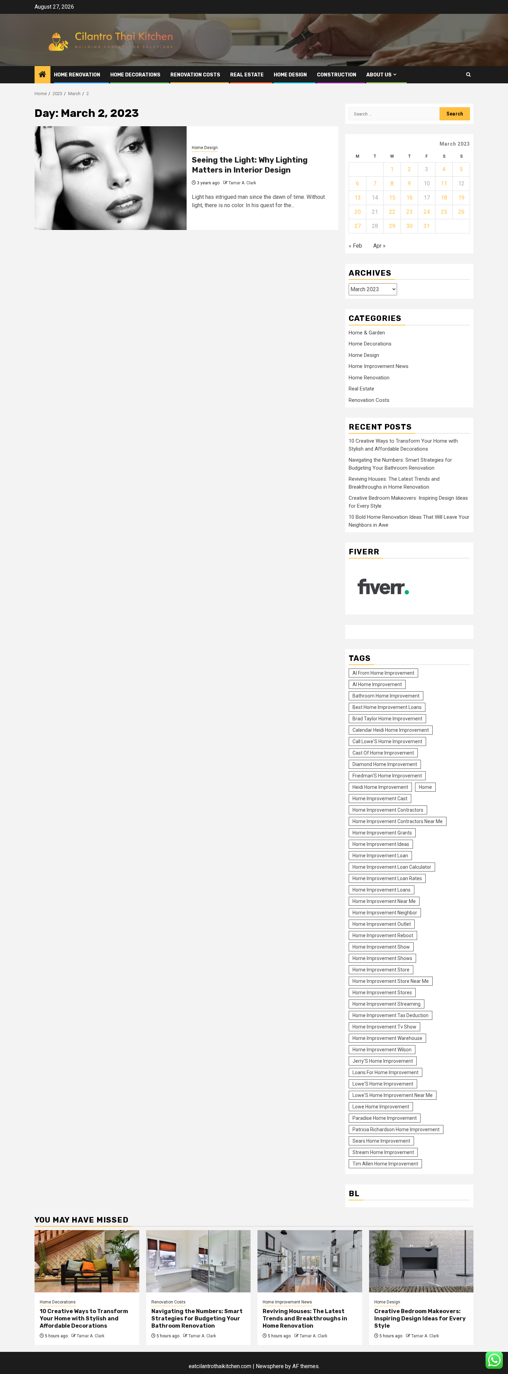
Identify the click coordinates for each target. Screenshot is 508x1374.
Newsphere (270, 1366)
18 (444, 197)
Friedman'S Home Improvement (387, 775)
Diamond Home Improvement (384, 764)
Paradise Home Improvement (384, 1118)
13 (358, 197)
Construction (336, 75)
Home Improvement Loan (380, 855)
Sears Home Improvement (381, 1141)
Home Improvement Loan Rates (387, 878)
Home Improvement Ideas (380, 844)
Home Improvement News (378, 366)
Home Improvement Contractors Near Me (397, 821)
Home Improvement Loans (381, 890)
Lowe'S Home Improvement (382, 1084)
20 (358, 212)
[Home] (42, 75)
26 (461, 212)
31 (427, 226)
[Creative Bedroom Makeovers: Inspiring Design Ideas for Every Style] (421, 1261)
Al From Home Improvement (383, 673)
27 (358, 226)
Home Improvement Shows (382, 958)
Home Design (290, 75)
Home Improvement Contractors (387, 810)
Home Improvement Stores (382, 992)
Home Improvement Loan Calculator (391, 867)
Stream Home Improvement (383, 1152)
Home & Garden (367, 333)
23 (409, 212)
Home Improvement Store (381, 969)
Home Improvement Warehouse (387, 1038)
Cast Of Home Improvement (383, 753)
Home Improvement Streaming (386, 1004)
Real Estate (247, 75)
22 (392, 212)
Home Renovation (77, 75)
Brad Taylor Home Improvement (387, 718)
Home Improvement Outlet (381, 924)
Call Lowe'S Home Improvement (387, 741)
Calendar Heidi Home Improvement (390, 730)
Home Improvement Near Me (384, 901)
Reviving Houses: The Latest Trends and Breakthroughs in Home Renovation (305, 1318)
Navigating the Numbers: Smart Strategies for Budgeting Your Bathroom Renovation (197, 1318)
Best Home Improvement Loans (387, 707)
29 (392, 226)
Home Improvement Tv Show (384, 1027)
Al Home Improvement (377, 684)
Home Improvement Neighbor (384, 912)
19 (461, 197)
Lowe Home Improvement (380, 1106)
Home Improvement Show (381, 947)
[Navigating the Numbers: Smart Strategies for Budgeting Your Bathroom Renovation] (198, 1261)
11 (444, 183)
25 (444, 212)
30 (409, 226)
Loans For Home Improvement (385, 1072)
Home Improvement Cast (379, 798)
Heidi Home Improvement (380, 787)
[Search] (468, 74)
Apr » (379, 245)
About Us (379, 75)
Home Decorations (135, 75)
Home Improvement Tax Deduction (390, 1015)
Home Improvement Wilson (382, 1049)
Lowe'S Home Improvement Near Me (392, 1095)
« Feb (355, 245)
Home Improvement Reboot (382, 935)
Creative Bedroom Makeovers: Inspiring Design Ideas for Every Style (420, 1318)
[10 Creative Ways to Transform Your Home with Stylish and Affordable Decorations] (87, 1261)
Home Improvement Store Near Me (390, 981)
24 (427, 212)
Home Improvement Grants (382, 833)
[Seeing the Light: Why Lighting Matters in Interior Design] (111, 178)
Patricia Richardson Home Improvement (396, 1129)
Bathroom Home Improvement (386, 696)
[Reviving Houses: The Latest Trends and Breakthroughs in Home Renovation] (309, 1261)
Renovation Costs (195, 75)
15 (392, 197)
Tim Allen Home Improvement (385, 1163)
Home (425, 787)
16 (409, 197)
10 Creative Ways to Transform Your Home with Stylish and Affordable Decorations (84, 1318)
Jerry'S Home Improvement (382, 1061)
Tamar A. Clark (242, 183)
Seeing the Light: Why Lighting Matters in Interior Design (250, 165)
